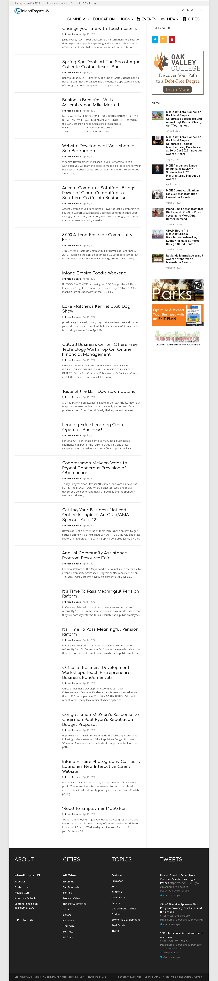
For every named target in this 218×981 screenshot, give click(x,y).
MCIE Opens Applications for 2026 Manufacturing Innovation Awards (183, 194)
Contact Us (21, 887)
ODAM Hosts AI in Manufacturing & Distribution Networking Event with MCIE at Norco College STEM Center (183, 237)
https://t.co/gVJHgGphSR (175, 940)
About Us (20, 881)
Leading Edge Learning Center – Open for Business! (95, 427)
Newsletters (22, 892)
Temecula (69, 926)
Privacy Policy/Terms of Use (91, 976)
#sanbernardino (169, 948)
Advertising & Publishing (83, 3)
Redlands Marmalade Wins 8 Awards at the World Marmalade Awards (185, 259)
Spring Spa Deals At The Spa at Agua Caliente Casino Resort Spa (101, 64)
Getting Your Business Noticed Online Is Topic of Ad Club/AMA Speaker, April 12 (95, 515)
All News (117, 892)
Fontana (68, 892)
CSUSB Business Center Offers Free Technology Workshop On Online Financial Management (100, 349)
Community (118, 897)
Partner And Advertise (129, 976)
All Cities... (69, 937)
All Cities (70, 875)
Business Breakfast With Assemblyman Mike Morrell (90, 102)
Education (117, 880)
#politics (183, 886)
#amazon (196, 944)
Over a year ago (171, 895)
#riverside (197, 919)
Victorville (69, 920)
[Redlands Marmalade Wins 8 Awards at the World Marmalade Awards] (158, 258)
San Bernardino (72, 887)
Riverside (68, 881)
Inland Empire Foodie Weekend (94, 273)
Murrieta (68, 931)
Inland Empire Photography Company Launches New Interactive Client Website (101, 766)
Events (116, 903)
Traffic (115, 930)
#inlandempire (168, 886)
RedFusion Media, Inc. (44, 976)
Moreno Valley (71, 898)
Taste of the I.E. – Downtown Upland (99, 391)
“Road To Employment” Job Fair (94, 808)
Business (117, 875)
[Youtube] (192, 10)
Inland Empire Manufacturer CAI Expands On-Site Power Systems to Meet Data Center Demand (184, 214)
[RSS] (187, 10)
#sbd (183, 948)
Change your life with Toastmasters (99, 28)
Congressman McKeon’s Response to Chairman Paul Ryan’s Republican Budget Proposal (100, 719)
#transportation (169, 952)
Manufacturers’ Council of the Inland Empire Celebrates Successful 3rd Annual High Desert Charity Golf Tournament (184, 118)
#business (184, 919)
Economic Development (126, 919)
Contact (198, 976)
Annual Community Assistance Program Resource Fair (94, 555)
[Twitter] (182, 10)
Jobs (114, 886)
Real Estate (119, 925)
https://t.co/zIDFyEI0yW (184, 883)
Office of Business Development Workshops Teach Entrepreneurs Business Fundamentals (96, 672)
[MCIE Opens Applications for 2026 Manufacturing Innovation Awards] (158, 194)
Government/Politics (124, 908)
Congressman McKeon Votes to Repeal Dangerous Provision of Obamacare (94, 468)
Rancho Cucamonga (74, 903)
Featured (117, 914)
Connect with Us (153, 976)
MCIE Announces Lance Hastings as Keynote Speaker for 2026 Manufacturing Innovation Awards (183, 172)
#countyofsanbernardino (175, 890)
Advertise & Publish (26, 898)
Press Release (73, 34)
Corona (67, 914)
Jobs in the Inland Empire (178, 976)
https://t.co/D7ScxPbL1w (175, 915)
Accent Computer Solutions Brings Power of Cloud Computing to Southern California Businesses (98, 193)
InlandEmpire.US (27, 875)
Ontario (67, 909)
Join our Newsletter (57, 3)
